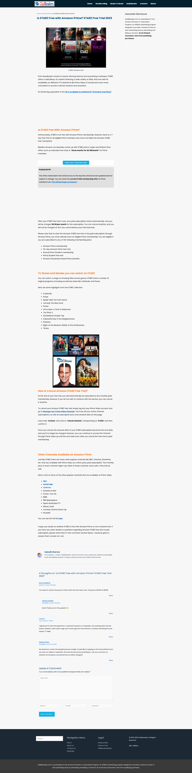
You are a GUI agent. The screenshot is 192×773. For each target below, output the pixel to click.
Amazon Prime (47, 13)
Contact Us (71, 748)
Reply (111, 595)
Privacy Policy (103, 743)
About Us (70, 745)
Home (39, 13)
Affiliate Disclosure (105, 748)
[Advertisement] (76, 112)
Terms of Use (103, 745)
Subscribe (70, 751)
